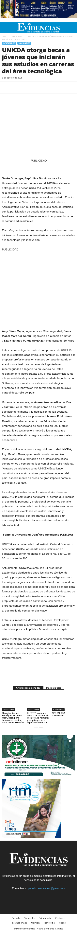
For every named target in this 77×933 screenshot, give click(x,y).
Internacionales (19, 922)
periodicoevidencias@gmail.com (46, 888)
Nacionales (24, 43)
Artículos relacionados (28, 687)
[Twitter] (15, 87)
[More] (42, 87)
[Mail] (43, 895)
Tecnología (49, 922)
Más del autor (53, 687)
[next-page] (41, 729)
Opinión (35, 922)
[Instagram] (34, 895)
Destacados (17, 36)
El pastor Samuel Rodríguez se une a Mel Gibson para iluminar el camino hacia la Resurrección (13, 717)
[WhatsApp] (33, 87)
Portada (16, 917)
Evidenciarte (45, 917)
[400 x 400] (38, 288)
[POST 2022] (38, 167)
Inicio (4, 36)
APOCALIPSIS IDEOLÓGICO (58, 714)
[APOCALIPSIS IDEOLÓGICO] (63, 702)
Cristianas (60, 917)
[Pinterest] (24, 87)
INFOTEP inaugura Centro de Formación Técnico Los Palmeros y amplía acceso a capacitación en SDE (38, 717)
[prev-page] (36, 729)
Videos (62, 922)
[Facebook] (6, 87)
